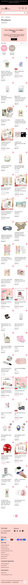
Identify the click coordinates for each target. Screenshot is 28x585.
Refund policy (4, 556)
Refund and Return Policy (7, 550)
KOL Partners (4, 565)
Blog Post (3, 552)
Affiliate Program (5, 567)
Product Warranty (5, 549)
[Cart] (22, 8)
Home (2, 17)
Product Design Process (6, 574)
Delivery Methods (5, 545)
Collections (7, 17)
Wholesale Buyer (5, 563)
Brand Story (4, 572)
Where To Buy (4, 547)
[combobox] (14, 12)
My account (4, 558)
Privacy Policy (15, 582)
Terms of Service (5, 554)
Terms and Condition (6, 582)
